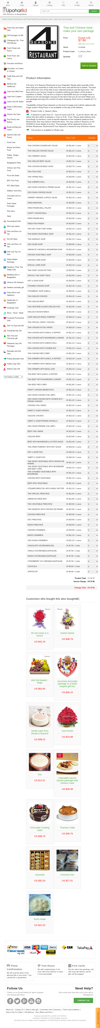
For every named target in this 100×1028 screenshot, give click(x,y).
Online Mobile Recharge (12, 260)
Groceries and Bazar (15, 63)
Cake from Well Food (15, 91)
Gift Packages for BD (15, 35)
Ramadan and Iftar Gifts (14, 352)
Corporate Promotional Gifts (15, 319)
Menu (8, 5)
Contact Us (19, 1010)
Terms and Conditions (71, 1010)
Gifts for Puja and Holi (15, 326)
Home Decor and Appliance (13, 294)
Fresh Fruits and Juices (13, 57)
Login (22, 5)
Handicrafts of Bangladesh (12, 301)
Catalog (49, 5)
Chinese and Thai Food (25, 19)
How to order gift (32, 1010)
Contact (77, 5)
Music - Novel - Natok (15, 313)
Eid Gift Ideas (12, 239)
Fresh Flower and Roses (13, 49)
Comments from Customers (50, 1010)
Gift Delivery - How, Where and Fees (38, 1012)
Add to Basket (89, 65)
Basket (91, 5)
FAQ (63, 5)
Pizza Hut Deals (13, 175)
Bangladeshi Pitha (14, 163)
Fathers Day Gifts (13, 364)
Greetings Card (12, 308)
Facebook (10, 1001)
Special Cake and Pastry (13, 136)
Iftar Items (11, 211)
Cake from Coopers (14, 97)
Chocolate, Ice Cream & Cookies (15, 70)
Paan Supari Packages (11, 204)
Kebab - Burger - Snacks (13, 156)
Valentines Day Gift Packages (14, 344)
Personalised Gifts (14, 221)
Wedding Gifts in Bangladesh (13, 276)
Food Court (12, 19)
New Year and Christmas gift (12, 337)
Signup (35, 5)
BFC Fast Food (13, 181)
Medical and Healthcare (11, 85)
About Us (9, 1010)
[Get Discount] (98, 1018)
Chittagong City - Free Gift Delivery (15, 41)
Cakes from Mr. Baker (15, 102)
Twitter (17, 1001)
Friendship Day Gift (14, 331)
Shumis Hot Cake (13, 114)
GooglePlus (24, 1001)
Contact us (83, 1000)
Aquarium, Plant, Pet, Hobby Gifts (15, 268)
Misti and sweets (13, 226)
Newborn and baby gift (15, 287)
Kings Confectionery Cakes (14, 108)
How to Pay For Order (14, 1012)
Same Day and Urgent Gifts (15, 29)
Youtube (31, 1001)
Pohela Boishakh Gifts (15, 359)
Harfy (9, 216)
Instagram (38, 1001)
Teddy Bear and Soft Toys (15, 77)
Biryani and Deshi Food (13, 148)
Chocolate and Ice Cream (14, 197)
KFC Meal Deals (13, 186)
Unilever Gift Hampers (15, 282)
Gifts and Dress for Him (14, 245)
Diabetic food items (14, 191)
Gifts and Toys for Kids (14, 253)
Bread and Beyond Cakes (14, 128)
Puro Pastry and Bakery (13, 120)
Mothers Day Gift (13, 369)
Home (4, 19)
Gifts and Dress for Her (14, 232)
